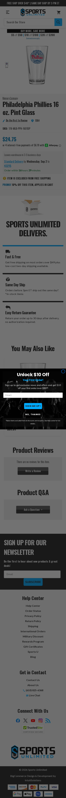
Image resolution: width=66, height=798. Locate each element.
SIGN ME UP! (33, 406)
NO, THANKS (33, 414)
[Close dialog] (63, 371)
